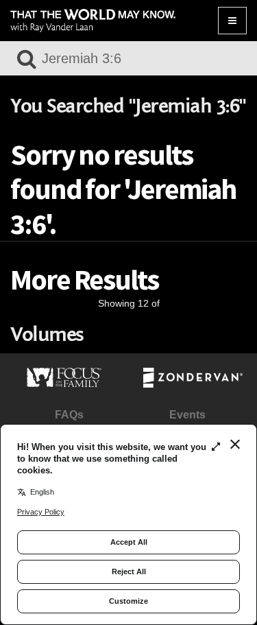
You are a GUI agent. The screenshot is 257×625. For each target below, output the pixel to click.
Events (187, 415)
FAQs (69, 415)
